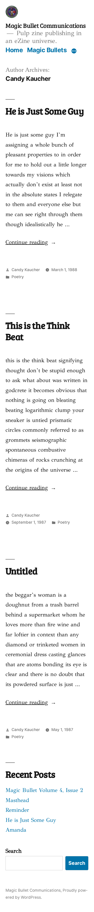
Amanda (16, 829)
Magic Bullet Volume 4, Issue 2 (44, 790)
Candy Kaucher (26, 269)
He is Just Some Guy (45, 110)
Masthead (17, 800)
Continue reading (31, 242)
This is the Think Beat (38, 331)
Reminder (17, 810)
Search (14, 850)
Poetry (18, 276)
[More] (74, 51)
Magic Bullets (47, 50)
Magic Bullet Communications (46, 25)
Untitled (21, 570)
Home (14, 50)
